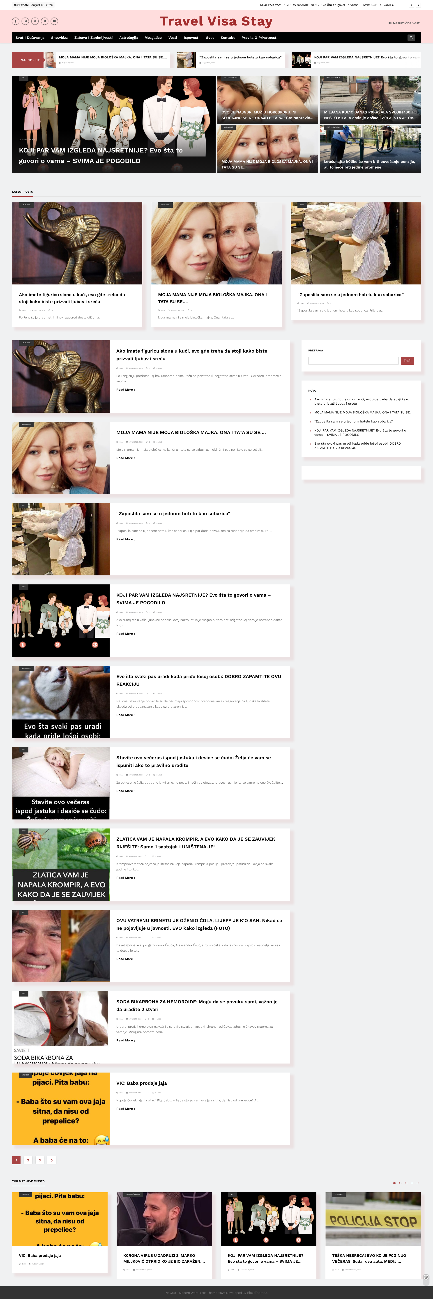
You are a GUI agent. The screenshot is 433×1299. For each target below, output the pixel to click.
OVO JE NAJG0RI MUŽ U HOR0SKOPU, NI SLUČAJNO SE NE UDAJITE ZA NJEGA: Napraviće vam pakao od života (266, 118)
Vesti (172, 37)
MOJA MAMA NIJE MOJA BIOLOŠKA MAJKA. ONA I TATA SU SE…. (191, 432)
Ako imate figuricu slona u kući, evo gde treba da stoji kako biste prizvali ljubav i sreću (326, 5)
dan (23, 310)
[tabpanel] (60, 1232)
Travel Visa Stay (216, 21)
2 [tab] (400, 1183)
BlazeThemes (257, 1292)
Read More (124, 389)
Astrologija (128, 37)
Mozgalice (153, 37)
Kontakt (228, 37)
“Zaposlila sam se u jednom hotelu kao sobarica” (157, 57)
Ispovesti (191, 37)
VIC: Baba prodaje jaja (141, 1083)
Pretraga (315, 350)
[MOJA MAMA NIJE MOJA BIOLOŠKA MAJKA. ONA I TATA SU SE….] (267, 149)
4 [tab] (412, 1183)
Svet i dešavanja (30, 37)
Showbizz (59, 37)
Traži (407, 361)
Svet (210, 37)
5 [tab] (418, 1183)
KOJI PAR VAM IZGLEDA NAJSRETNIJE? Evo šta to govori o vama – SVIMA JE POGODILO (304, 57)
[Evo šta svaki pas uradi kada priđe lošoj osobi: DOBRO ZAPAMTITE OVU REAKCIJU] (397, 60)
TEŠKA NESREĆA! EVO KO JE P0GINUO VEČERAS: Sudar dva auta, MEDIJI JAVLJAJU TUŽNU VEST (369, 1261)
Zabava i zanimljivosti (93, 37)
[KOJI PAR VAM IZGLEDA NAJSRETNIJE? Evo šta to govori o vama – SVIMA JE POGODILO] (217, 60)
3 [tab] (406, 1183)
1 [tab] (394, 1183)
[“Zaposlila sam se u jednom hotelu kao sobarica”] (103, 60)
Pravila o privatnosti (259, 37)
